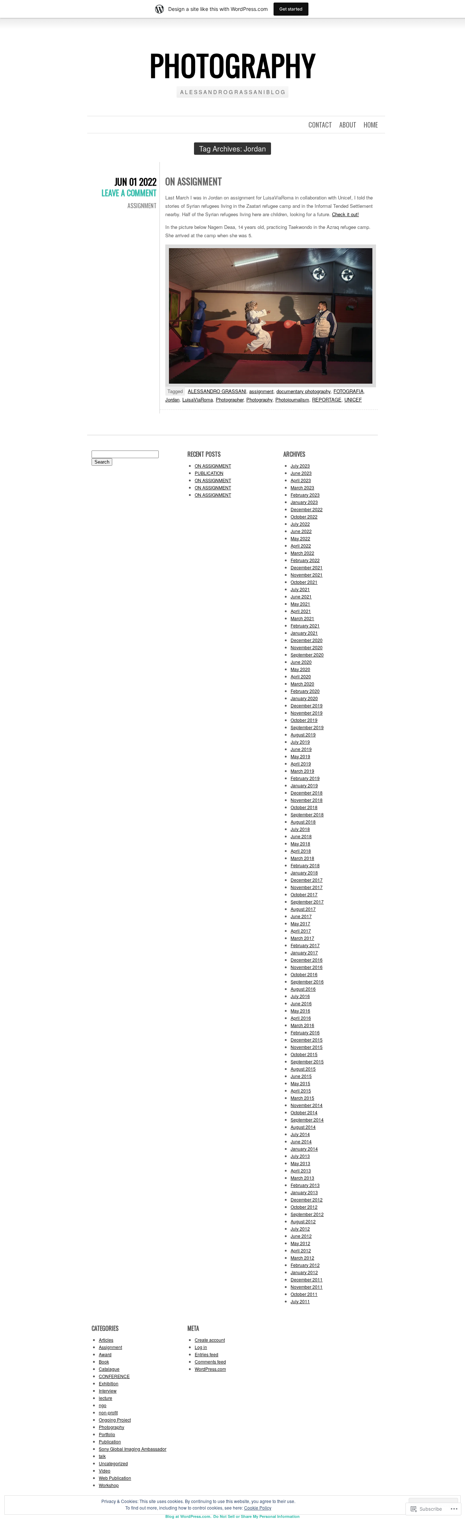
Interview (108, 1390)
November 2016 (307, 967)
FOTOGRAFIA (348, 391)
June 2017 (301, 916)
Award (105, 1354)
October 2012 (304, 1207)
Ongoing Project (115, 1420)
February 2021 (305, 625)
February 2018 (305, 865)
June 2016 (301, 1003)
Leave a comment (129, 192)
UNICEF (353, 399)
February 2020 (305, 691)
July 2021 (300, 589)
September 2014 (307, 1119)
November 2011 (307, 1287)
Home (371, 124)
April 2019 (301, 763)
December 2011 (307, 1279)
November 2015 (307, 1047)
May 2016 (300, 1010)
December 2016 (307, 960)
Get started (291, 9)
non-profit (108, 1412)
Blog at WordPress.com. (188, 1516)
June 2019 (301, 749)
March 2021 (302, 618)
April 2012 (301, 1250)
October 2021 (304, 582)
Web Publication (115, 1478)
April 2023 (301, 480)
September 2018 (307, 814)
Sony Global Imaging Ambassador (132, 1449)
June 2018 (301, 836)
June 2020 (301, 662)
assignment (261, 391)
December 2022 (307, 509)
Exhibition (108, 1383)
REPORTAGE (326, 399)
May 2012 (300, 1243)
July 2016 (300, 996)
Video (104, 1470)
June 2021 (301, 596)
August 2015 (303, 1069)
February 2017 (305, 945)
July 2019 (300, 742)
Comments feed (210, 1361)
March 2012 (302, 1258)
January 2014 (304, 1149)
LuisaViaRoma (197, 399)
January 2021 (304, 633)
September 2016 (307, 981)
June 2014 (301, 1141)
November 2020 (307, 647)
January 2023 (304, 502)
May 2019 (300, 756)
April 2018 (301, 851)
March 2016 (302, 1025)
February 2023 (305, 495)
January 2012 (304, 1272)
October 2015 (304, 1054)
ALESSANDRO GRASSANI (217, 391)
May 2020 (300, 669)
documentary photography (303, 391)
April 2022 (301, 545)
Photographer (229, 399)
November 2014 (307, 1105)
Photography (259, 399)
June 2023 (301, 473)
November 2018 (307, 800)
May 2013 (300, 1163)
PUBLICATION (209, 473)
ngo (102, 1405)
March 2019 (302, 771)
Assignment (142, 205)
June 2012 (301, 1236)
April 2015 (301, 1090)
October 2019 (304, 720)
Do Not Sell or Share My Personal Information (256, 1516)
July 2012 (300, 1228)
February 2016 (305, 1032)
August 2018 (303, 822)
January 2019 (304, 785)
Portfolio (107, 1434)
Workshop (109, 1485)
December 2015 (307, 1040)
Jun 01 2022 (135, 181)
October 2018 (304, 807)
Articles (106, 1340)
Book (104, 1361)
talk (102, 1456)
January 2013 (304, 1192)
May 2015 (300, 1083)
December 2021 (307, 567)
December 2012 (307, 1199)
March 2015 (302, 1098)
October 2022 (304, 516)
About (347, 124)
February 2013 (305, 1185)
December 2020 (307, 640)
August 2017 (303, 909)
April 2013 (301, 1170)
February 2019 (305, 778)
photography (233, 64)
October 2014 (304, 1112)
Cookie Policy (257, 1507)
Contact (320, 124)
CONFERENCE (114, 1376)
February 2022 (305, 560)
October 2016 (304, 974)
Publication (110, 1441)
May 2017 (300, 923)
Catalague (109, 1369)
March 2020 (302, 683)
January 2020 (304, 698)
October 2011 (304, 1294)
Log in (201, 1347)
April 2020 (301, 676)
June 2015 (301, 1076)
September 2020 (307, 654)
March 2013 (302, 1178)
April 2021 (301, 611)
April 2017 (301, 931)
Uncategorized (113, 1463)
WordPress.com (210, 1369)
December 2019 (307, 705)
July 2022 (300, 524)
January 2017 (304, 952)
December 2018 (307, 792)
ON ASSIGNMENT (193, 181)
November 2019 (307, 713)
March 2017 (302, 938)
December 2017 (307, 880)
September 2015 (307, 1061)
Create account (210, 1340)
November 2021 (307, 574)
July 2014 (300, 1134)
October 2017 (304, 894)
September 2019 (307, 727)
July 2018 (300, 829)
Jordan (172, 399)
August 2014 (303, 1127)
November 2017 (307, 887)
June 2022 (301, 531)
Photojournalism (292, 399)
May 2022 (300, 538)
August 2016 (303, 989)
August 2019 (303, 734)
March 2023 (302, 487)
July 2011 (300, 1301)
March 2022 (302, 553)
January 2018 (304, 872)
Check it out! (345, 214)
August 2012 (303, 1221)
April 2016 (301, 1018)
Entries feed (206, 1354)
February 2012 (305, 1265)
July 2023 (300, 465)
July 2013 (300, 1156)
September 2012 (307, 1214)
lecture (105, 1398)
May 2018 (300, 843)
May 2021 (300, 604)
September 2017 (307, 901)
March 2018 (302, 858)
